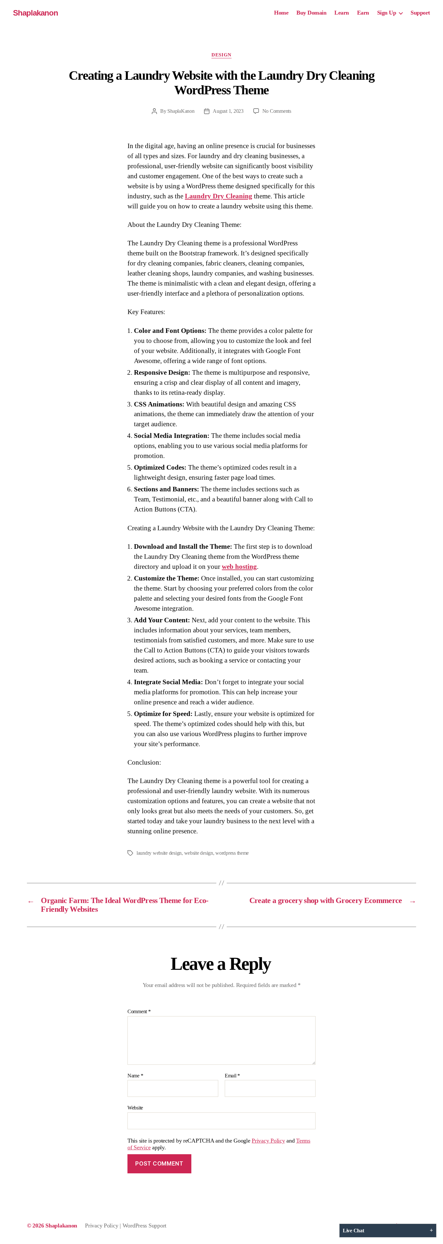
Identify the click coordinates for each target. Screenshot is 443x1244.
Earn (363, 12)
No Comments (276, 111)
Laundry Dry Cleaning (218, 196)
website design (198, 853)
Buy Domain (311, 12)
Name (135, 1075)
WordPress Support (144, 1225)
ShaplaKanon (180, 111)
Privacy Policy (268, 1140)
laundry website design (159, 853)
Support (420, 12)
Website (135, 1107)
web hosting (239, 566)
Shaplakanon (35, 13)
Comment (139, 1011)
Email (232, 1075)
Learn (341, 12)
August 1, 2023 (228, 111)
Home (281, 12)
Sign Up (386, 12)
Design (221, 54)
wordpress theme (232, 853)
